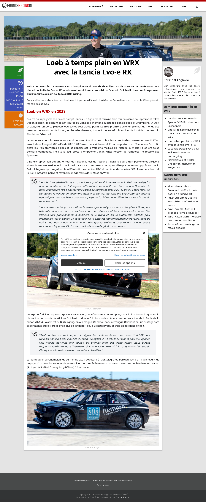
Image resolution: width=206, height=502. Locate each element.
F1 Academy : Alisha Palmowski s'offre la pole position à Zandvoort (182, 190)
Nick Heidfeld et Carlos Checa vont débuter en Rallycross (181, 163)
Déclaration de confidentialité (109, 269)
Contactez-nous (124, 480)
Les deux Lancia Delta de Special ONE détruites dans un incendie (184, 122)
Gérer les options (125, 262)
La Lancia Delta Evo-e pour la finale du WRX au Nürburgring (183, 152)
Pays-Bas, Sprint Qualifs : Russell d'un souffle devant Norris (183, 201)
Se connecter (103, 485)
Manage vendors (69, 255)
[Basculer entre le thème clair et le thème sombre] (197, 6)
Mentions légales (82, 480)
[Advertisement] (103, 38)
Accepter (81, 262)
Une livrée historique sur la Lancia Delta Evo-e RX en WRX (183, 133)
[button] (143, 233)
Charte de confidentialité (103, 480)
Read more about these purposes (129, 255)
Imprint (127, 269)
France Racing (123, 497)
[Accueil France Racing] (16, 6)
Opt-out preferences (84, 269)
